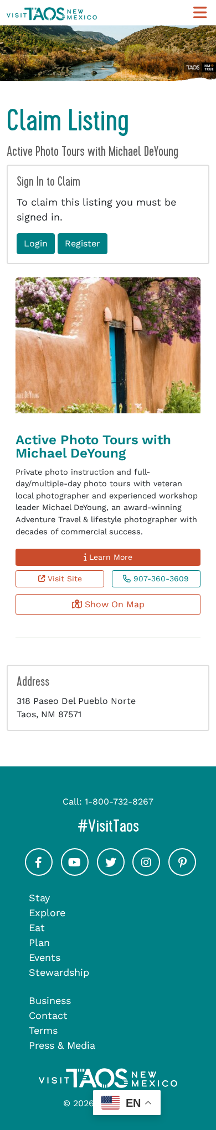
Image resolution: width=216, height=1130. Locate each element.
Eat (37, 927)
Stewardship (59, 972)
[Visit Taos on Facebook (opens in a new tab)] (39, 872)
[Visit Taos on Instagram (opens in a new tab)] (146, 872)
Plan (39, 942)
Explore (47, 912)
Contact (48, 1015)
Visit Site (63, 578)
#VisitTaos (143, 826)
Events (44, 957)
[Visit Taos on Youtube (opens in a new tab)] (75, 872)
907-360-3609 (160, 578)
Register (82, 243)
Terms (43, 1030)
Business (50, 1000)
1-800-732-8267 (119, 801)
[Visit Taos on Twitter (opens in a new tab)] (111, 872)
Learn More (109, 557)
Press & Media (62, 1045)
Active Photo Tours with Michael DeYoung (93, 446)
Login (36, 243)
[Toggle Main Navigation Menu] (200, 13)
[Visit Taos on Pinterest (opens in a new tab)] (182, 872)
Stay (39, 897)
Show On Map (113, 604)
